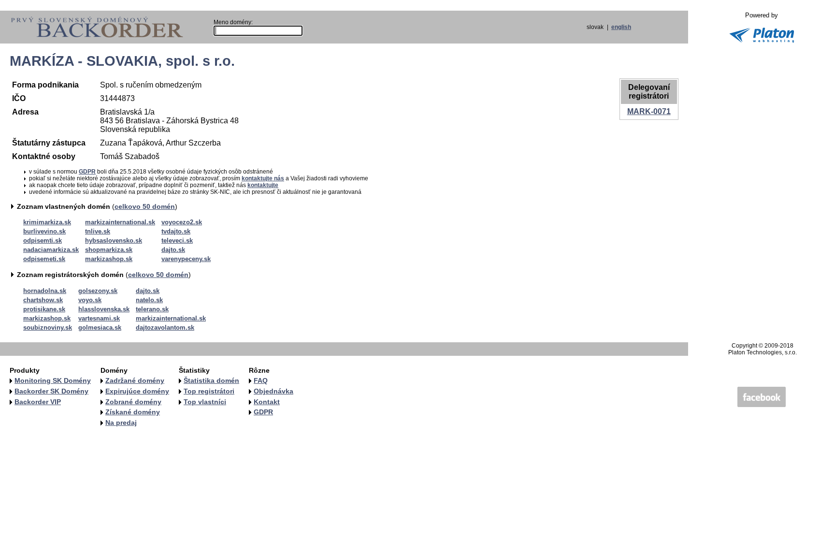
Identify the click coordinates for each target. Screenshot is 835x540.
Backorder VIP (37, 402)
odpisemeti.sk (44, 259)
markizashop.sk (108, 259)
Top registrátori (209, 391)
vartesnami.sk (99, 318)
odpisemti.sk (42, 240)
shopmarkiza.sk (108, 249)
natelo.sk (149, 300)
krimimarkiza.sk (47, 222)
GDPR (87, 171)
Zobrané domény (133, 402)
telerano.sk (152, 309)
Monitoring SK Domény (52, 380)
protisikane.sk (44, 309)
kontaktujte (262, 185)
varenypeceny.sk (186, 259)
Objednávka (273, 391)
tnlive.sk (97, 231)
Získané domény (132, 412)
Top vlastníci (205, 402)
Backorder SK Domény (51, 391)
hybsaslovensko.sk (113, 240)
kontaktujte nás (263, 178)
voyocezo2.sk (181, 222)
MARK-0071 (649, 111)
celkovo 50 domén (145, 206)
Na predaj (121, 422)
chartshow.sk (43, 300)
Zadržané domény (134, 380)
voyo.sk (89, 300)
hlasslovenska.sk (104, 309)
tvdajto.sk (175, 231)
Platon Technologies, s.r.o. (762, 352)
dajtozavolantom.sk (165, 327)
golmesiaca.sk (99, 327)
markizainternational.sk (120, 222)
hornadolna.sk (44, 290)
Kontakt (267, 402)
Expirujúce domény (137, 391)
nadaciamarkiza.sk (51, 249)
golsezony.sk (97, 290)
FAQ (261, 380)
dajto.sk (173, 249)
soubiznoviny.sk (47, 327)
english (621, 27)
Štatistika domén (211, 380)
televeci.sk (177, 240)
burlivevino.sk (44, 231)
